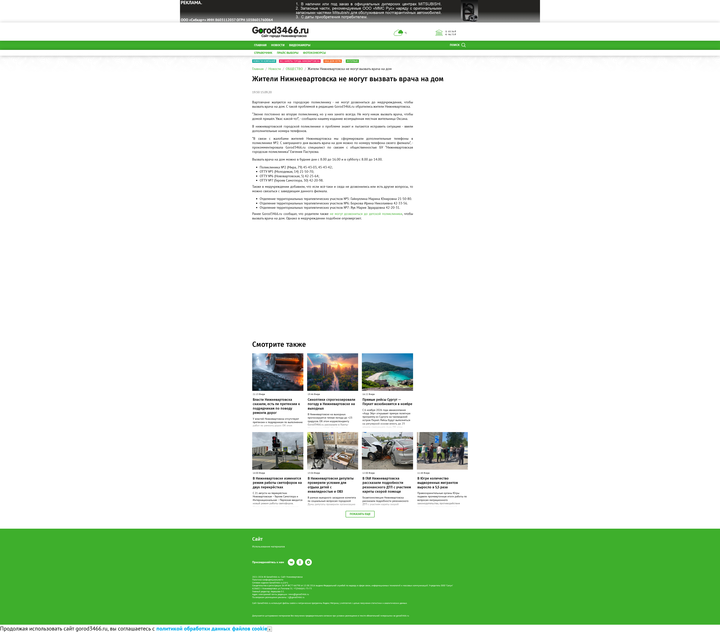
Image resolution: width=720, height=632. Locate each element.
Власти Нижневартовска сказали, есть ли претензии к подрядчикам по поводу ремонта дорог (276, 406)
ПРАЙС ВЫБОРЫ (287, 53)
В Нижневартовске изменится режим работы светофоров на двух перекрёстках (277, 482)
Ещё (318, 45)
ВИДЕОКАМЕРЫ (299, 45)
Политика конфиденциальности (267, 579)
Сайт (257, 539)
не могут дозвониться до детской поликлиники (366, 214)
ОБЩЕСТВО (294, 69)
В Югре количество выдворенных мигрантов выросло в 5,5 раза (437, 482)
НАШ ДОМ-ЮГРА (332, 61)
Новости (278, 45)
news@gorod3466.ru (298, 594)
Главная (260, 45)
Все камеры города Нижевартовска (300, 61)
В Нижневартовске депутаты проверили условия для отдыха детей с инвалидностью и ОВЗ (331, 485)
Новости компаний (264, 61)
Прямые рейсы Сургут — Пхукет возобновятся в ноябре (387, 402)
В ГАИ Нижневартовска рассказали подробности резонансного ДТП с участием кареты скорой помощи (386, 485)
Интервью (352, 61)
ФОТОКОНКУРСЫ (314, 53)
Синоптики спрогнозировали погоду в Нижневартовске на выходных (331, 404)
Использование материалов (268, 546)
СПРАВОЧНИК (263, 53)
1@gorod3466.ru (296, 597)
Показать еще (360, 514)
